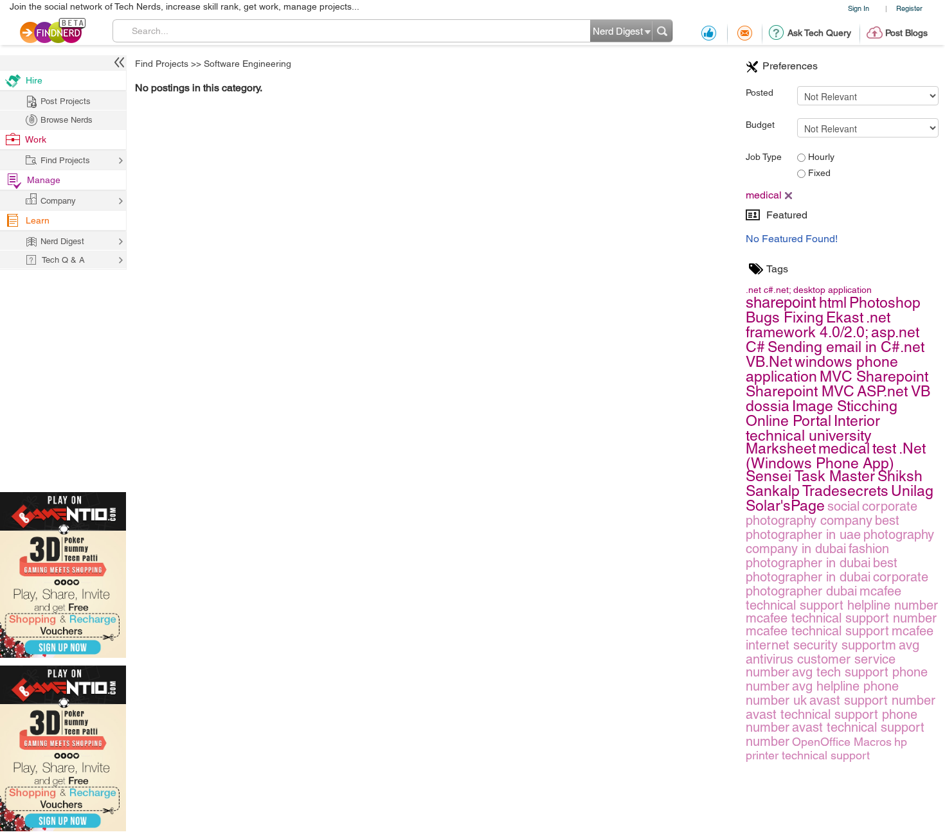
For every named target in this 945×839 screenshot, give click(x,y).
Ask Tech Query (819, 33)
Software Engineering (247, 63)
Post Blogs (906, 33)
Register (909, 8)
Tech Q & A (63, 260)
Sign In (858, 8)
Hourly (820, 157)
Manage (43, 180)
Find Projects (161, 63)
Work (35, 139)
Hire (34, 80)
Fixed (818, 173)
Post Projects (65, 101)
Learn (38, 220)
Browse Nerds (66, 120)
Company (58, 201)
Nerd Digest (62, 241)
